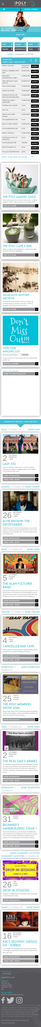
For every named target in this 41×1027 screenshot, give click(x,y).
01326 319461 (31, 9)
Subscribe (25, 354)
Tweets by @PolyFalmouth (10, 371)
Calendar (11, 9)
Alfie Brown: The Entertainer (16, 522)
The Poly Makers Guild (19, 196)
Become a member (11, 364)
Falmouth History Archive (16, 296)
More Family (33, 907)
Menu (3, 4)
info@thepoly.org (8, 977)
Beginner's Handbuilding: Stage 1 (20, 826)
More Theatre (32, 612)
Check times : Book (11, 480)
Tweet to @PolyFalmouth (14, 374)
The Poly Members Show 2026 (17, 706)
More (34, 66)
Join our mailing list (11, 349)
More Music (33, 549)
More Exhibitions (30, 667)
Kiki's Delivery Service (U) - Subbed (20, 943)
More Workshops (30, 787)
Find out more (9, 206)
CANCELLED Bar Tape (18, 646)
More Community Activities (25, 853)
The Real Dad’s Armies (20, 761)
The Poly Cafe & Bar (17, 246)
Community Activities (24, 54)
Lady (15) (9, 464)
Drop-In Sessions (16, 890)
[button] (1, 21)
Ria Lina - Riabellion (12, 30)
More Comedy (32, 487)
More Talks (34, 727)
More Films (34, 429)
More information (11, 476)
